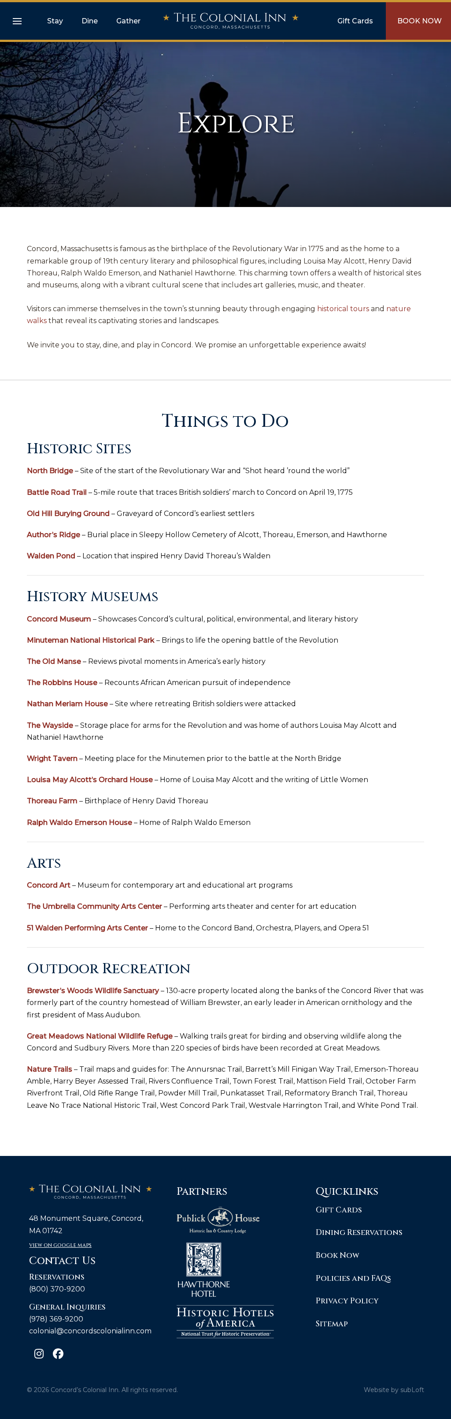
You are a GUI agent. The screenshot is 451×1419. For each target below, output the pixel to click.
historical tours (343, 309)
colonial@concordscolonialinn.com (90, 1331)
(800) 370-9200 (57, 1289)
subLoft (412, 1390)
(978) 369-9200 (56, 1319)
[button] (17, 21)
